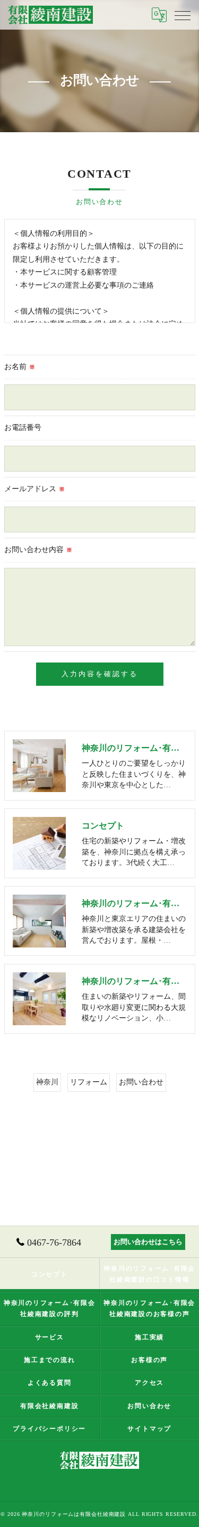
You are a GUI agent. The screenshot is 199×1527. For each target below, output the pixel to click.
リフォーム (88, 1082)
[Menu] (182, 14)
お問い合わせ (141, 1082)
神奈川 (47, 1082)
